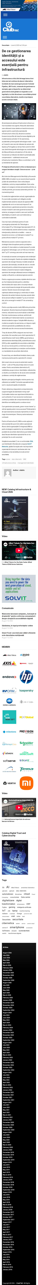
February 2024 (8, 1027)
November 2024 (8, 1005)
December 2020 (8, 1122)
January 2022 (7, 1090)
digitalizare (8, 900)
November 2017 (8, 1214)
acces (8, 459)
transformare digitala (14, 933)
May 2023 (6, 1050)
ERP (28, 904)
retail (13, 916)
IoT (4, 910)
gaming (12, 907)
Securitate (5, 45)
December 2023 (8, 1032)
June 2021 (6, 1107)
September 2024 (8, 1010)
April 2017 (6, 1232)
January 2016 (7, 1269)
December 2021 (8, 1092)
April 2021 (6, 1112)
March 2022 (7, 1085)
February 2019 (8, 1177)
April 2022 (6, 1082)
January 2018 (7, 1210)
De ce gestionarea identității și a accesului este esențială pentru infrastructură (16, 60)
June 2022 (6, 1077)
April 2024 (6, 1022)
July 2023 (6, 1045)
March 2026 (7, 965)
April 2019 (6, 1172)
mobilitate (12, 913)
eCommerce (20, 904)
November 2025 (8, 975)
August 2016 (7, 1252)
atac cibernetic (17, 459)
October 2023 (7, 1037)
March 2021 (7, 1115)
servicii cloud (30, 923)
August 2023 (7, 1042)
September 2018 (8, 1190)
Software (6, 931)
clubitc (6, 75)
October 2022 (7, 1067)
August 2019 (7, 1162)
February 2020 (8, 1147)
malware (5, 913)
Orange (19, 914)
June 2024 (6, 1018)
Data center (25, 897)
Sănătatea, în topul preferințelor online (17, 626)
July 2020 (6, 1135)
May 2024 (6, 1020)
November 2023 (8, 1035)
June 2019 (6, 1167)
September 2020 (8, 1130)
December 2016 (8, 1242)
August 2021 (7, 1102)
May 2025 (6, 990)
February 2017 (8, 1237)
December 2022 (8, 1062)
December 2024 (8, 1003)
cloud (27, 894)
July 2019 (6, 1165)
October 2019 (7, 1157)
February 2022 (8, 1087)
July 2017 (6, 1225)
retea (18, 916)
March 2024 (7, 1025)
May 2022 (6, 1080)
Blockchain (18, 894)
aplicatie (4, 891)
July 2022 (6, 1075)
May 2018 (6, 1200)
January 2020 (7, 1150)
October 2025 (7, 978)
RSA (31, 441)
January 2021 (7, 1120)
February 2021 (8, 1117)
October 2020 (7, 1127)
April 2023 (6, 1052)
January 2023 (7, 1060)
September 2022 (8, 1070)
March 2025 (7, 995)
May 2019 (6, 1170)
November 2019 (8, 1155)
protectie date (28, 913)
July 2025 (6, 985)
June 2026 (6, 958)
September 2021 (8, 1100)
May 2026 (6, 960)
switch (4, 933)
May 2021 (6, 1110)
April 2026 (6, 963)
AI (7, 887)
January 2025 (7, 1000)
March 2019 (7, 1175)
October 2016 (7, 1247)
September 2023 (8, 1040)
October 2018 (7, 1187)
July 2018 (6, 1195)
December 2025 (8, 973)
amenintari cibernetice (27, 887)
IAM (24, 459)
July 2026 (6, 955)
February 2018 (8, 1207)
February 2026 (8, 968)
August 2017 (7, 1222)
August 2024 (7, 1012)
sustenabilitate (24, 931)
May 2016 (6, 1259)
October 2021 (7, 1097)
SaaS (23, 916)
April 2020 (6, 1142)
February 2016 (8, 1267)
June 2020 (6, 1137)
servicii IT (5, 927)
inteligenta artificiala (24, 907)
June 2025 (6, 988)
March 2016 (7, 1264)
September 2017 (8, 1220)
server (18, 923)
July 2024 (6, 1015)
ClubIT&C (19, 1283)
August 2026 (7, 953)
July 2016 (6, 1254)
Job (9, 911)
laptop (15, 911)
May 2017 (6, 1229)
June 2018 (6, 1197)
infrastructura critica (9, 463)
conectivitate (14, 897)
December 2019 (8, 1152)
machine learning (25, 911)
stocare (14, 931)
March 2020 (7, 1145)
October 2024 (7, 1007)
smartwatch (29, 927)
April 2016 (6, 1262)
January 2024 (7, 1030)
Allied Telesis (15, 887)
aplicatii (11, 891)
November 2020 (8, 1125)
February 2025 (8, 998)
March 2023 (7, 1055)
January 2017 (7, 1239)
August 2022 (7, 1072)
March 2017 (7, 1235)
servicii (23, 923)
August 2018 (7, 1192)
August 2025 (7, 983)
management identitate (26, 463)
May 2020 (6, 1140)
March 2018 (7, 1205)
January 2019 (7, 1180)
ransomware (5, 916)
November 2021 (8, 1095)
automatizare (7, 894)
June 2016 (6, 1257)
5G (3, 888)
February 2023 (8, 1057)
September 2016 (8, 1250)
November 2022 (8, 1065)
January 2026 (7, 970)
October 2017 (7, 1217)
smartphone (17, 927)
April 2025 (6, 993)
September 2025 (8, 980)
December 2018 (8, 1182)
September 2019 (8, 1160)
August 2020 (7, 1132)
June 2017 (6, 1227)
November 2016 (8, 1244)
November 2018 (8, 1185)
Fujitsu (4, 907)
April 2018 (6, 1202)
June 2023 (6, 1047)
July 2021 (6, 1105)
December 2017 (8, 1212)
